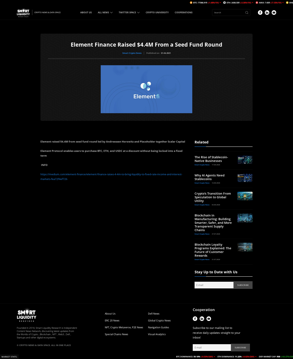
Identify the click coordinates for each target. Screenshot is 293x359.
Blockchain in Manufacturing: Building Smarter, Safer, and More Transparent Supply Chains (213, 222)
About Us (110, 313)
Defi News (153, 313)
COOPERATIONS (183, 12)
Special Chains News (116, 334)
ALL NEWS (103, 12)
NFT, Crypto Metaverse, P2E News (124, 327)
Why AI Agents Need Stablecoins (209, 177)
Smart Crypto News (131, 53)
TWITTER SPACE (127, 12)
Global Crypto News (159, 320)
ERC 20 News (112, 320)
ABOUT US (86, 12)
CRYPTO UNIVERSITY (157, 12)
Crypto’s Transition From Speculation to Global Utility (213, 197)
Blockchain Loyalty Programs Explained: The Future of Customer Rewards (213, 250)
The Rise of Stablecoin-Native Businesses (211, 159)
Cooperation (204, 309)
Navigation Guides (158, 327)
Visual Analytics (157, 334)
